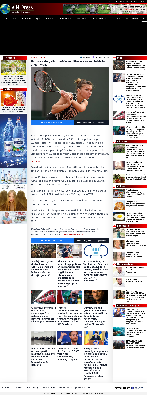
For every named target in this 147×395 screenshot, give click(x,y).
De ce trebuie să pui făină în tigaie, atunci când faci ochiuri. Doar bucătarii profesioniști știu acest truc (135, 217)
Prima (42, 57)
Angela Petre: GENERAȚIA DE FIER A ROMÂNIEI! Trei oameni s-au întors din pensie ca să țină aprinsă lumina (136, 296)
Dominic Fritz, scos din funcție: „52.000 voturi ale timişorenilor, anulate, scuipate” (68, 354)
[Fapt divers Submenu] (106, 18)
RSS (110, 1)
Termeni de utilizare (48, 388)
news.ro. (36, 161)
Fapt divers (98, 18)
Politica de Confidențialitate (11, 388)
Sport (39, 18)
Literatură (81, 18)
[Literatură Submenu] (88, 18)
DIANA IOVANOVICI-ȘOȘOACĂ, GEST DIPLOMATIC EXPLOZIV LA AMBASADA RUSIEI (135, 344)
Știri (15, 18)
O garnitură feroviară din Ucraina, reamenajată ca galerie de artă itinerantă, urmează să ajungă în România (43, 314)
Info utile (115, 18)
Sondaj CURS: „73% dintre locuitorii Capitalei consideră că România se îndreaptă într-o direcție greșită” (42, 268)
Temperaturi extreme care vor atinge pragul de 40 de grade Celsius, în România (13, 109)
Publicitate (119, 1)
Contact (142, 1)
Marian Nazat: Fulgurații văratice (134, 280)
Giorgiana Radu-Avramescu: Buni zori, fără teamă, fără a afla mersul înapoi (135, 232)
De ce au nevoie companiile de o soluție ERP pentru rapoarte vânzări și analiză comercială (136, 332)
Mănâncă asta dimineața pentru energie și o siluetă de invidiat (135, 193)
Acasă (5, 18)
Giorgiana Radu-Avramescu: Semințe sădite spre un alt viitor (136, 243)
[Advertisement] (73, 39)
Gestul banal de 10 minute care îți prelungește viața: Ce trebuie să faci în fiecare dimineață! (135, 166)
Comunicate (131, 1)
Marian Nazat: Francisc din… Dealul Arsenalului (135, 270)
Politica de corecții (32, 388)
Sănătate (26, 18)
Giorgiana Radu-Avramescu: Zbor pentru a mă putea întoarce (134, 256)
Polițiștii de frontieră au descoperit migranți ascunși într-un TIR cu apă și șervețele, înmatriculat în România (43, 356)
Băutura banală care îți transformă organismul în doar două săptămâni (136, 177)
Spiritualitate (64, 18)
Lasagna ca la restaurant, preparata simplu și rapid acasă (135, 203)
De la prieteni (132, 18)
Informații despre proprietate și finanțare (75, 388)
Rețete (49, 18)
